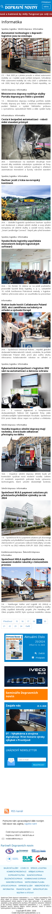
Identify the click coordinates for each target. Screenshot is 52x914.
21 (4, 626)
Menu (46, 6)
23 (15, 626)
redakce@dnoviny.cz (14, 838)
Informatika (38, 29)
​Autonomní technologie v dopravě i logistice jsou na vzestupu (21, 34)
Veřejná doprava (36, 871)
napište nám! (30, 823)
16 (22, 621)
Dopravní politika (16, 875)
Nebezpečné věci (42, 885)
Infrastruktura (7, 115)
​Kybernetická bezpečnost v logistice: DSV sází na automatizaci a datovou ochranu (25, 370)
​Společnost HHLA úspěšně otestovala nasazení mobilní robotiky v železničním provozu (24, 562)
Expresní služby (26, 885)
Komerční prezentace (16, 871)
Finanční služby (23, 889)
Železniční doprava (31, 552)
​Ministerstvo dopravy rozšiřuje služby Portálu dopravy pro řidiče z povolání (23, 95)
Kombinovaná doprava (11, 552)
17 (28, 621)
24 (21, 626)
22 (10, 626)
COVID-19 (24, 868)
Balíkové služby (11, 868)
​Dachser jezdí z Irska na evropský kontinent (20, 181)
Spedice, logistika (9, 29)
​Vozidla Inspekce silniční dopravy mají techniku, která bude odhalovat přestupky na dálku (23, 431)
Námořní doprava (14, 882)
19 (39, 621)
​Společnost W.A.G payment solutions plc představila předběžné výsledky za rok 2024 (24, 495)
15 (17, 621)
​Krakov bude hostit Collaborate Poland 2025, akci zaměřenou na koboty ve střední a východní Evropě (24, 307)
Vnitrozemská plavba (34, 882)
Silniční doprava (25, 29)
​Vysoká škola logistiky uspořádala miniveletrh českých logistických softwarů (21, 243)
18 (34, 621)
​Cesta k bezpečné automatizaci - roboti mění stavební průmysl (24, 121)
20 (45, 621)
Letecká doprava (8, 885)
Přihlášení (46, 2)
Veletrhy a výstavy (25, 892)
